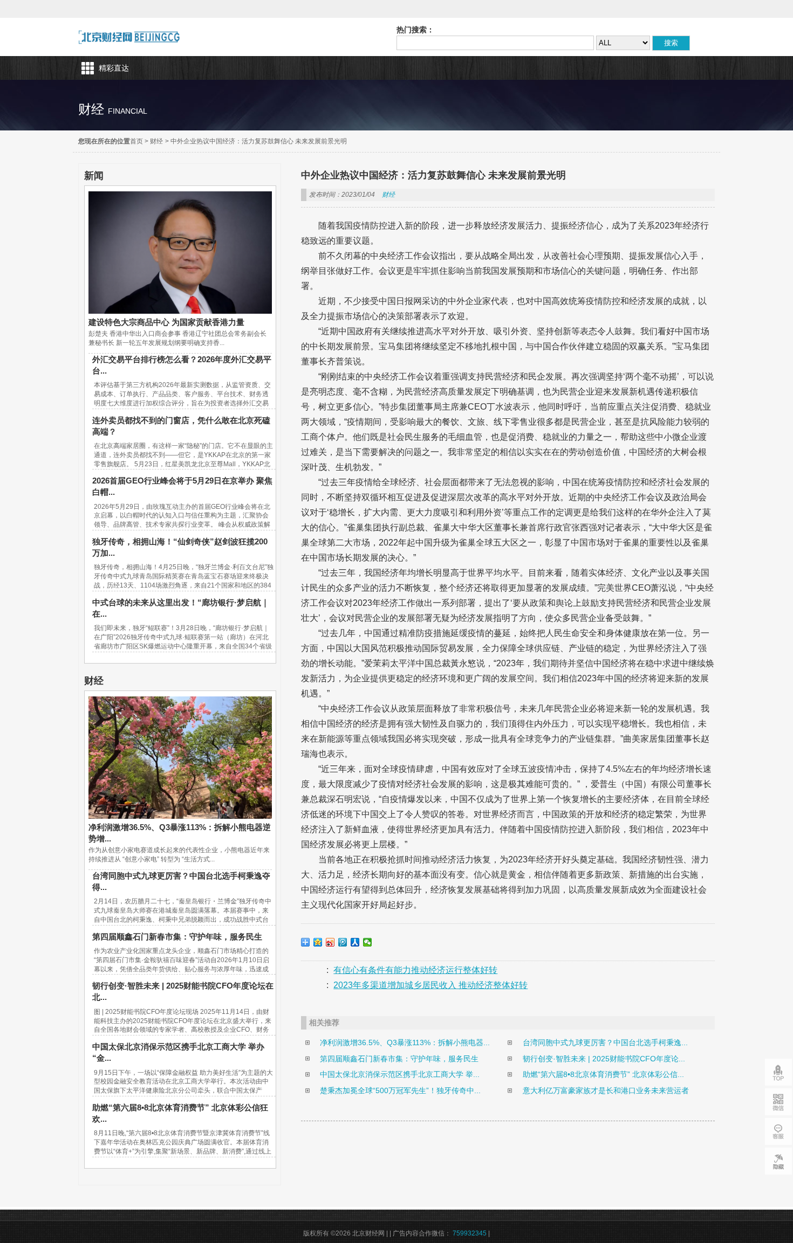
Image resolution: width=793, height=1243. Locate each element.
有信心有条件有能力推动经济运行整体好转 (415, 970)
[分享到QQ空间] (318, 942)
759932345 (470, 1233)
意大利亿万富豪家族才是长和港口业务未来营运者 (606, 1090)
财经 (156, 141)
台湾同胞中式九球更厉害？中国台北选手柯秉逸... (605, 1042)
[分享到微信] (367, 942)
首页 (136, 141)
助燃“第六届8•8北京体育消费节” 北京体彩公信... (603, 1074)
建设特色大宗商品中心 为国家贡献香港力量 (166, 322)
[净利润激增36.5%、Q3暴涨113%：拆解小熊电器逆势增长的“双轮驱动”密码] (180, 816)
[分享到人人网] (355, 942)
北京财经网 (129, 37)
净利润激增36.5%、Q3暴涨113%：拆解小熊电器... (405, 1042)
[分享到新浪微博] (330, 942)
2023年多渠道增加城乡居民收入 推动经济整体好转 (430, 985)
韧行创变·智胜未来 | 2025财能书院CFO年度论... (604, 1058)
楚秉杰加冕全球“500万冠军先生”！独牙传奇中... (400, 1090)
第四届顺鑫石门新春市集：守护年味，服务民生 (177, 936)
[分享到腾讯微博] (342, 942)
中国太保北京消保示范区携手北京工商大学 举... (400, 1074)
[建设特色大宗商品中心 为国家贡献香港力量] (180, 311)
